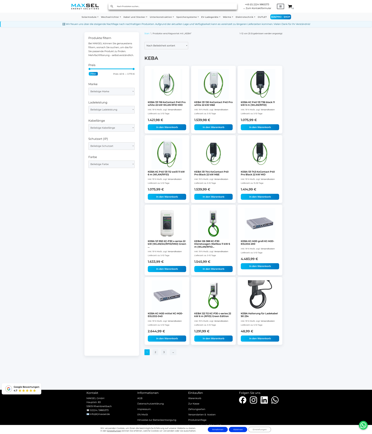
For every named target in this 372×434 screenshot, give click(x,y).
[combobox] (111, 91)
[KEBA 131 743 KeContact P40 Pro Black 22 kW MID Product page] (260, 153)
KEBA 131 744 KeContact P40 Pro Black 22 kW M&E (211, 173)
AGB (139, 398)
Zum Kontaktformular (257, 8)
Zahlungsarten (196, 409)
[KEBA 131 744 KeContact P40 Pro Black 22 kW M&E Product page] (213, 153)
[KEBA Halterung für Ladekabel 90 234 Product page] (260, 295)
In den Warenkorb (167, 127)
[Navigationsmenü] (280, 6)
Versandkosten (175, 110)
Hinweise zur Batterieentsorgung (156, 420)
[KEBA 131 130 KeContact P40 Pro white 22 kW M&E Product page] (213, 84)
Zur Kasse (193, 403)
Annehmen (217, 429)
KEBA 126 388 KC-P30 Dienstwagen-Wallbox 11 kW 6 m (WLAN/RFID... (212, 244)
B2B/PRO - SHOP (280, 16)
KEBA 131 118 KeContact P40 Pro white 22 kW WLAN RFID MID (167, 103)
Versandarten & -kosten (202, 414)
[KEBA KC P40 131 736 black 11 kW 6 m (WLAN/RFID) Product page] (260, 84)
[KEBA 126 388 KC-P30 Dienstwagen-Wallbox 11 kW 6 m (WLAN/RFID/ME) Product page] (213, 223)
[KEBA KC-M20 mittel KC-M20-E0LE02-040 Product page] (167, 295)
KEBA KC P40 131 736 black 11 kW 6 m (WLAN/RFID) (258, 103)
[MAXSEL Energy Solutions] (85, 6)
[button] (97, 16)
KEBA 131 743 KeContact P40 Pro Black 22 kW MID (258, 173)
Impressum (144, 409)
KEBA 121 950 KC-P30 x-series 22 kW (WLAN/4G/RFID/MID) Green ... (167, 244)
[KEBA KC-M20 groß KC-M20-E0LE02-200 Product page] (260, 223)
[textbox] (110, 91)
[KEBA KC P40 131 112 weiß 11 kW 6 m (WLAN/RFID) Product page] (167, 153)
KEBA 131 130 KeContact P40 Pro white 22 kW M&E (213, 103)
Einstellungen (114, 430)
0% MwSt (142, 414)
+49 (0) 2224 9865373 (257, 4)
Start (147, 33)
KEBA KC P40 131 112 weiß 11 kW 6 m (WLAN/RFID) (166, 173)
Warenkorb (194, 398)
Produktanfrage (197, 420)
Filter (93, 73)
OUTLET (262, 17)
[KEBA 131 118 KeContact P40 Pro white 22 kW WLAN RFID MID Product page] (167, 84)
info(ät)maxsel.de (100, 414)
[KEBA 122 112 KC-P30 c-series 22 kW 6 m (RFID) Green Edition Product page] (213, 295)
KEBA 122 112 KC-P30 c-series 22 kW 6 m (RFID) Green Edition (212, 315)
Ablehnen (238, 429)
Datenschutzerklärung (150, 403)
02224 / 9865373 (99, 410)
